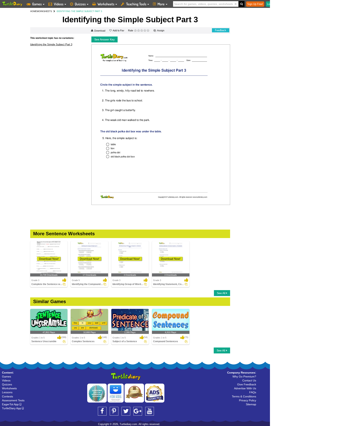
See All (221, 293)
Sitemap (251, 404)
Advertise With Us (245, 388)
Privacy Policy (247, 400)
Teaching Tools (136, 4)
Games (36, 4)
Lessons (7, 392)
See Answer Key (104, 39)
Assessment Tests (13, 400)
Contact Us (249, 380)
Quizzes (80, 4)
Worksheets (106, 4)
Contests (7, 396)
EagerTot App (11, 404)
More (161, 4)
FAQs (252, 392)
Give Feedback (246, 384)
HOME (33, 11)
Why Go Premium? (244, 376)
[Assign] (64, 284)
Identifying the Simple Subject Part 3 (51, 44)
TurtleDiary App (12, 408)
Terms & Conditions (244, 396)
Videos (58, 4)
